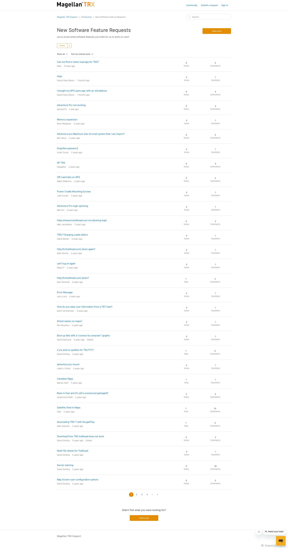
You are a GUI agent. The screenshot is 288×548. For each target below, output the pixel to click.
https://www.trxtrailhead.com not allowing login (82, 220)
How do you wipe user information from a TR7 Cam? (84, 306)
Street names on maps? (69, 321)
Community (191, 5)
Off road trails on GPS (68, 177)
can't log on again (66, 263)
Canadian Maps (65, 378)
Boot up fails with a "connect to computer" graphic (83, 335)
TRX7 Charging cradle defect (72, 234)
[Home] (76, 6)
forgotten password (67, 148)
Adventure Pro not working (71, 105)
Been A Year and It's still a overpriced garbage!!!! (82, 393)
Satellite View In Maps (68, 407)
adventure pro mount (68, 364)
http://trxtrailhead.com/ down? (73, 277)
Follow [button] (62, 45)
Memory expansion (67, 119)
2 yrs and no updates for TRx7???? (75, 349)
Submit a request (209, 5)
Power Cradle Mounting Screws (74, 191)
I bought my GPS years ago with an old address (82, 90)
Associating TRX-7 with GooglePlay (75, 421)
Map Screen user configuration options (77, 479)
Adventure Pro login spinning (72, 205)
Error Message (65, 292)
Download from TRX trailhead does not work (80, 436)
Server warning (65, 465)
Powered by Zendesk (275, 545)
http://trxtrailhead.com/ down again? (76, 249)
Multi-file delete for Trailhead (72, 450)
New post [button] (217, 31)
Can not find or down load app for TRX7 (78, 61)
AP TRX (61, 162)
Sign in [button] (224, 5)
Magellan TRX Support (67, 17)
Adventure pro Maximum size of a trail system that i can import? (90, 133)
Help (59, 76)
